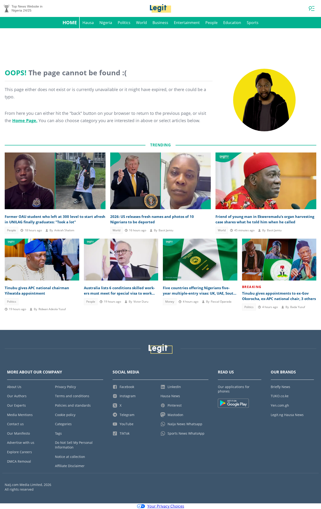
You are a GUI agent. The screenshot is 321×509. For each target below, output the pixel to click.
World (141, 22)
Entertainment (187, 22)
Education (232, 22)
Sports (252, 22)
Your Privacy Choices (165, 506)
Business (160, 22)
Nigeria (105, 22)
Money (169, 302)
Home (70, 22)
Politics (124, 22)
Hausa (88, 22)
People (211, 22)
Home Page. (24, 120)
